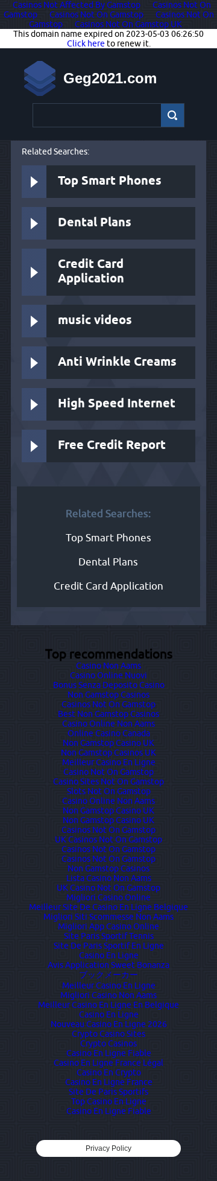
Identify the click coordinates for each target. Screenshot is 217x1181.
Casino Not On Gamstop (108, 772)
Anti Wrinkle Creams (117, 362)
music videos (95, 321)
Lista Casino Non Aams (108, 878)
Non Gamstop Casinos (108, 694)
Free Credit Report (112, 446)
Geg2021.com (110, 78)
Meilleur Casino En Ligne (109, 762)
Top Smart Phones (110, 181)
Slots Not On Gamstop (109, 791)
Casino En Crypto (109, 1072)
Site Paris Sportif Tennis (109, 936)
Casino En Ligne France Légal (108, 1063)
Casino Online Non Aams (108, 723)
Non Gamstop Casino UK (108, 743)
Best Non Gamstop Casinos (108, 714)
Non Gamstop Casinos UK (108, 752)
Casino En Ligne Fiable (108, 1053)
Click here (86, 43)
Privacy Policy (108, 1148)
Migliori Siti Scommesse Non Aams (108, 917)
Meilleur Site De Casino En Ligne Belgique (108, 907)
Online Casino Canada (109, 733)
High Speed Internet (116, 404)
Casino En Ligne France (109, 1082)
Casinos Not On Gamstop (96, 14)
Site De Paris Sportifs (108, 1092)
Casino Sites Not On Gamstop (108, 781)
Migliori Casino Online (108, 897)
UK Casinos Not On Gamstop (108, 839)
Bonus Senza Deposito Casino (109, 685)
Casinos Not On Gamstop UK (128, 24)
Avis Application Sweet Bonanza (108, 965)
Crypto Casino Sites (108, 1034)
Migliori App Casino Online (108, 926)
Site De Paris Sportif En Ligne (109, 945)
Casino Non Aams (108, 665)
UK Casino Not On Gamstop (108, 888)
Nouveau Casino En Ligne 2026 (109, 1024)
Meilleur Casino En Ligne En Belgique (108, 1005)
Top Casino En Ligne (108, 1101)
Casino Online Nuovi (108, 675)
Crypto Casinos (108, 1043)
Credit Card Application (91, 271)
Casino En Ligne (109, 955)
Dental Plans (94, 223)
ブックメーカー (108, 974)
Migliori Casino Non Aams (108, 995)
